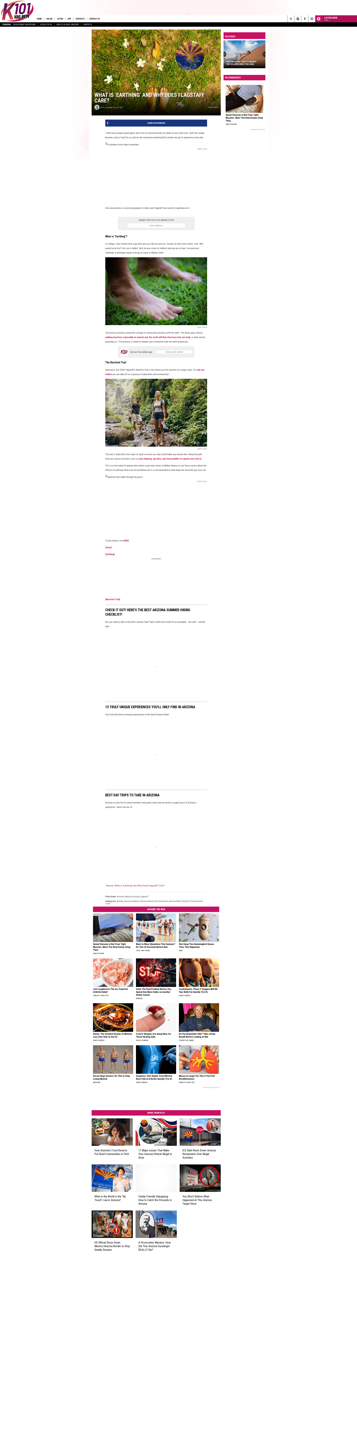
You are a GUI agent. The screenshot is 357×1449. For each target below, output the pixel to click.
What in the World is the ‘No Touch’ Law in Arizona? (110, 1198)
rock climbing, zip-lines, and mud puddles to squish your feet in (170, 458)
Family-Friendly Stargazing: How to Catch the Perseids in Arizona (155, 1200)
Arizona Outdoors (132, 901)
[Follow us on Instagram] (311, 18)
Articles (120, 901)
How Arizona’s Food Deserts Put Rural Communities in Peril (111, 1152)
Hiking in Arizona (132, 896)
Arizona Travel (188, 901)
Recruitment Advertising (24, 24)
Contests (87, 24)
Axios (108, 547)
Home (39, 19)
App (69, 19)
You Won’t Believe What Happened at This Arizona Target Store (197, 1200)
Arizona (120, 896)
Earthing (110, 554)
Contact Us (94, 19)
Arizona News (175, 901)
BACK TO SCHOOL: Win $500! (68, 24)
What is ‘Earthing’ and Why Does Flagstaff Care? (139, 885)
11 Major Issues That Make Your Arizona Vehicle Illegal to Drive (155, 1154)
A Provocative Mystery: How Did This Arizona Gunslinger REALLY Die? (154, 1246)
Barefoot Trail (113, 599)
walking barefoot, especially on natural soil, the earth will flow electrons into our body (148, 337)
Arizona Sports (147, 901)
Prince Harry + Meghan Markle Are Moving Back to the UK (243, 62)
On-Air (49, 19)
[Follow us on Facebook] (304, 18)
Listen (60, 19)
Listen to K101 (46, 24)
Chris (102, 107)
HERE (126, 540)
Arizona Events (161, 901)
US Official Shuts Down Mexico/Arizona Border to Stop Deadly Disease (112, 1246)
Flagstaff (144, 896)
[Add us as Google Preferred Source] (297, 18)
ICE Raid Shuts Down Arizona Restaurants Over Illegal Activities (199, 1154)
